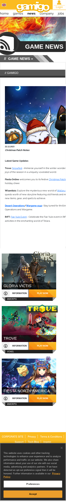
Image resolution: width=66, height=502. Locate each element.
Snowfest (17, 168)
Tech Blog (33, 442)
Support (19, 442)
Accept (33, 494)
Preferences (32, 484)
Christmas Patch (57, 179)
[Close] (61, 448)
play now (42, 293)
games (18, 13)
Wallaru (61, 190)
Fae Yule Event (19, 217)
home (4, 13)
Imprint (47, 442)
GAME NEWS (19, 59)
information (19, 293)
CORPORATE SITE (12, 436)
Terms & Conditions (51, 436)
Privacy (32, 436)
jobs (61, 13)
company (47, 13)
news (31, 13)
